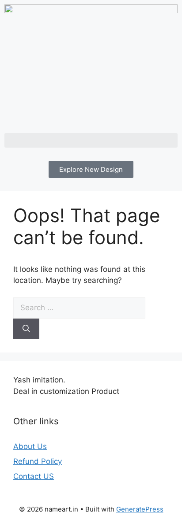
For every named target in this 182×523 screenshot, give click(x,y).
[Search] (26, 329)
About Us (30, 446)
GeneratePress (139, 509)
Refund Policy (37, 461)
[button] (91, 140)
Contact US (33, 476)
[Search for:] (79, 307)
